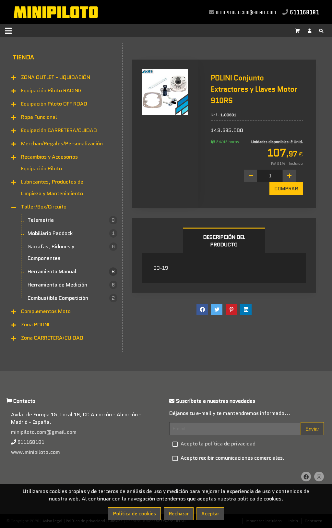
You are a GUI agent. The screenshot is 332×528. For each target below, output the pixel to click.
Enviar (312, 429)
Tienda (23, 57)
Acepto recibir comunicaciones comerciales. (233, 458)
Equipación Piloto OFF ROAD (54, 103)
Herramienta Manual (71, 271)
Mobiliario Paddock (71, 233)
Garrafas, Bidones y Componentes (71, 252)
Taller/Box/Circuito (43, 206)
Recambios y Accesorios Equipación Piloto (49, 162)
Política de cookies (134, 513)
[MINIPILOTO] (55, 21)
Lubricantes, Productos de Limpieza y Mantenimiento (52, 187)
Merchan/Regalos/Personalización (62, 143)
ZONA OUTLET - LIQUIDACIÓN (55, 77)
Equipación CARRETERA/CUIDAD (59, 130)
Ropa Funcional (39, 117)
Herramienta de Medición (71, 284)
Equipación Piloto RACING (51, 90)
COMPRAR (286, 188)
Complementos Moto (46, 311)
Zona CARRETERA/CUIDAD (52, 338)
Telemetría (71, 220)
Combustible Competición (71, 298)
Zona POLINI (35, 324)
